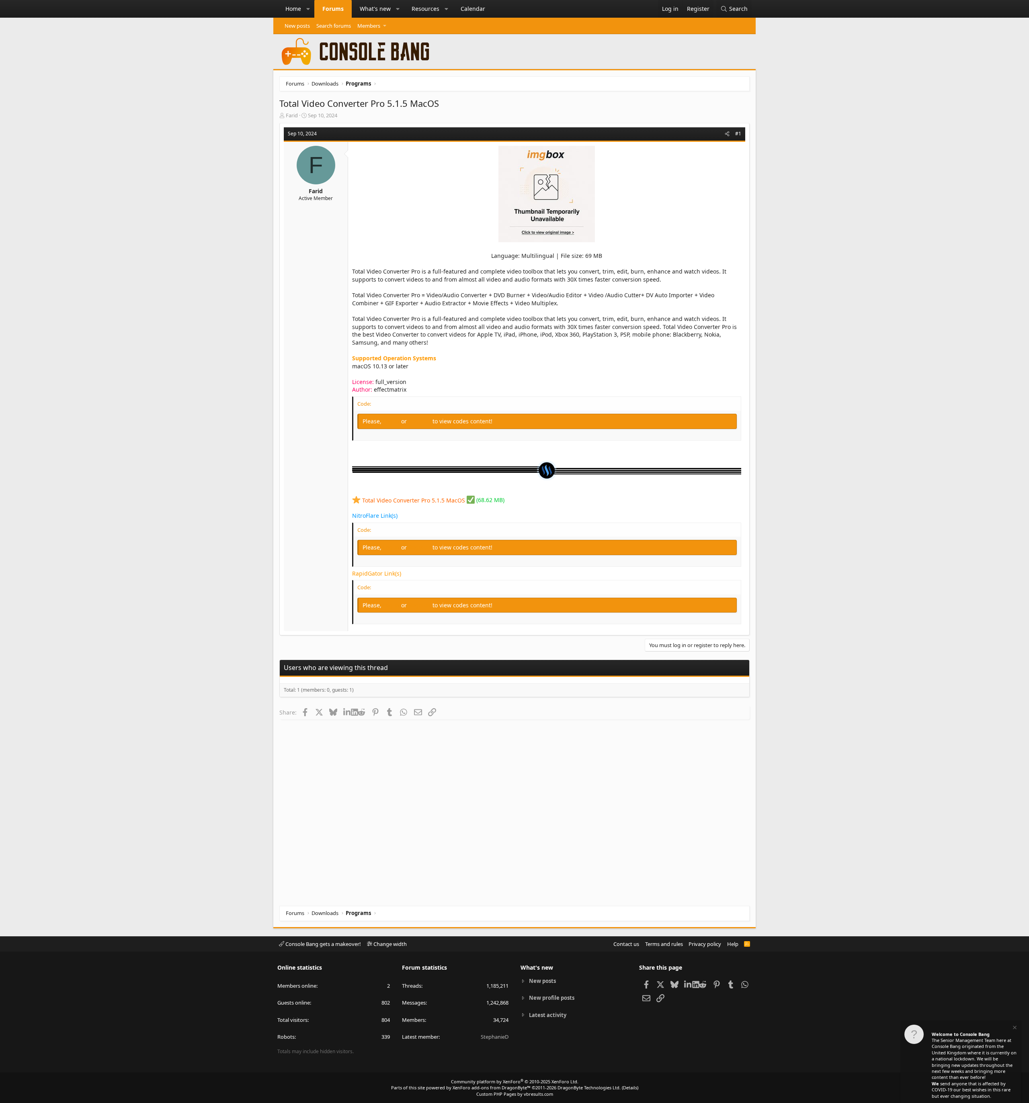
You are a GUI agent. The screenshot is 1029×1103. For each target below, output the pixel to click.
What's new (375, 8)
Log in (392, 421)
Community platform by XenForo (514, 1081)
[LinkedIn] (347, 712)
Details (630, 1088)
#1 (738, 133)
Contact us (626, 944)
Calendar (473, 8)
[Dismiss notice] (1014, 1028)
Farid (292, 115)
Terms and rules (664, 944)
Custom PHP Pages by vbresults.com (514, 1094)
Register (420, 421)
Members (368, 25)
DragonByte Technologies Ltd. (589, 1088)
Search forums (333, 25)
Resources (425, 8)
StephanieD (494, 1036)
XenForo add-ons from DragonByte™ (492, 1088)
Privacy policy (705, 944)
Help (732, 944)
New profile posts (551, 997)
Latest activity (547, 1015)
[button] (308, 9)
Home (293, 8)
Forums (333, 8)
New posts (297, 25)
